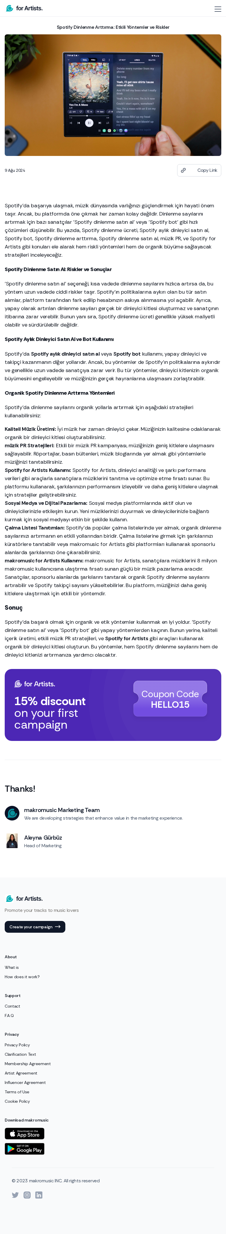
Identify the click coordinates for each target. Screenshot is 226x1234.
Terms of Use (17, 1092)
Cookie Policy (17, 1101)
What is (12, 967)
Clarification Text (20, 1054)
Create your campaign (30, 926)
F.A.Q (9, 1015)
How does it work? (22, 976)
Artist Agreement (21, 1073)
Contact (12, 1006)
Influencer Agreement (25, 1082)
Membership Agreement (28, 1063)
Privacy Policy (17, 1045)
